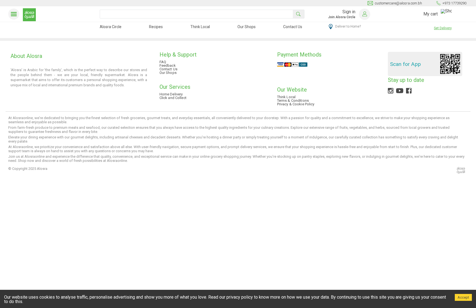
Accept (463, 297)
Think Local (200, 27)
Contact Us (292, 27)
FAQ (162, 62)
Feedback (167, 65)
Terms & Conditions (293, 100)
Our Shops (246, 27)
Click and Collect (172, 98)
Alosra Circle (110, 27)
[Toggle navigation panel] (14, 14)
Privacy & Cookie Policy (296, 104)
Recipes (156, 27)
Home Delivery (171, 94)
